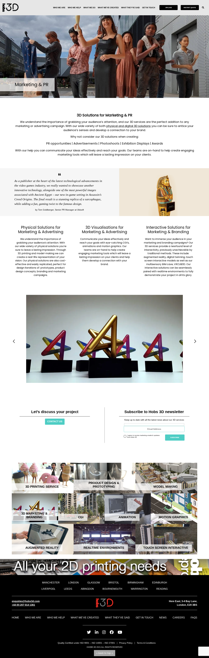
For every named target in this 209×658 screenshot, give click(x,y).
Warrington (139, 588)
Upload (168, 7)
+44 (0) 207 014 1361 (23, 604)
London (73, 582)
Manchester (51, 582)
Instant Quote (190, 7)
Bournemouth (112, 588)
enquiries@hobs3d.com (26, 601)
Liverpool (48, 588)
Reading (162, 588)
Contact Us (54, 421)
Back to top (104, 653)
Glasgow (93, 582)
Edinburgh (159, 582)
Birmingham (136, 582)
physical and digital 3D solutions (128, 126)
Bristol (113, 582)
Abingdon (87, 588)
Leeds (68, 588)
